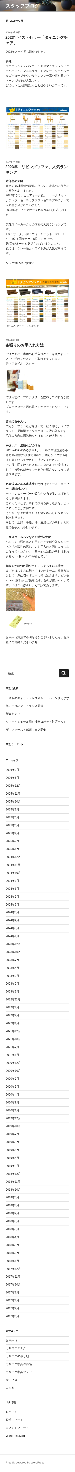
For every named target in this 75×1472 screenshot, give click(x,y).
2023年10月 (13, 952)
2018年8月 (12, 1205)
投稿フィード (14, 1419)
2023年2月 (12, 983)
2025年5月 (12, 825)
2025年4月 (12, 833)
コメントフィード (17, 1427)
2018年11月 (13, 1181)
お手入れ (11, 1340)
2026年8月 (12, 769)
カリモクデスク (16, 1348)
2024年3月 (12, 928)
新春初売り (13, 713)
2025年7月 (12, 809)
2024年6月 (12, 904)
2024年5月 (12, 912)
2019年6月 (12, 1142)
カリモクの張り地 (17, 1356)
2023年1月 (12, 991)
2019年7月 (12, 1134)
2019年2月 (12, 1165)
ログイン (11, 1412)
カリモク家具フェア (19, 1372)
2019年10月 (13, 1126)
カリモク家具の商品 (19, 1364)
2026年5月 (12, 777)
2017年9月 (12, 1292)
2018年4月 (12, 1237)
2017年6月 (12, 1316)
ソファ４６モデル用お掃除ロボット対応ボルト (36, 721)
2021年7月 (12, 1047)
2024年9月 (12, 880)
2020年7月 (12, 1078)
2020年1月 (12, 1110)
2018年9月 (12, 1197)
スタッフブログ (22, 5)
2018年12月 (13, 1173)
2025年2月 (12, 841)
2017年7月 (12, 1308)
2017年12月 (13, 1268)
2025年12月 (13, 785)
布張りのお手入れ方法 (24, 345)
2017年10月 (13, 1284)
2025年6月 (12, 817)
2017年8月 (12, 1300)
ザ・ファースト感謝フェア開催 (26, 729)
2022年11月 (13, 999)
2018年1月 (12, 1260)
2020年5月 (12, 1086)
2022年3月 (12, 1007)
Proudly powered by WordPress (25, 1462)
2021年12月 (13, 1031)
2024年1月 (12, 936)
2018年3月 (12, 1245)
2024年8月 (12, 888)
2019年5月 (12, 1149)
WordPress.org (15, 1435)
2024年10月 (13, 872)
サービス (11, 1380)
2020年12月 (13, 1062)
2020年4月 (12, 1094)
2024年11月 (13, 864)
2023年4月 (12, 967)
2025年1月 (12, 849)
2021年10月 (13, 1039)
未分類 (10, 1388)
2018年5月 (12, 1229)
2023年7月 (12, 960)
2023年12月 (13, 944)
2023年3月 (12, 975)
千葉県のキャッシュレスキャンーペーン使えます (37, 698)
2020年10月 (13, 1070)
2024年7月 (12, 896)
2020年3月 (12, 1102)
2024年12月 (13, 856)
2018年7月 (12, 1213)
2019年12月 (13, 1118)
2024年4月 (12, 920)
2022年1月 (12, 1023)
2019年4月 (12, 1157)
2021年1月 (12, 1054)
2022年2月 (12, 1015)
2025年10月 (13, 801)
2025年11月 (13, 793)
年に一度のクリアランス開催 (24, 705)
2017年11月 (13, 1276)
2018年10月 (13, 1189)
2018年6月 (12, 1221)
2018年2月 (12, 1253)
